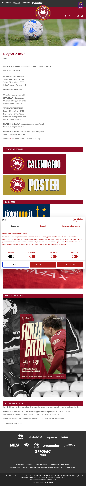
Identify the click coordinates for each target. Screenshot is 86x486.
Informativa (54, 465)
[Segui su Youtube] (65, 16)
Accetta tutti (70, 265)
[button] (43, 32)
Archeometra (48, 482)
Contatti (30, 465)
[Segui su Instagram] (78, 16)
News (5, 58)
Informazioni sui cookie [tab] (71, 226)
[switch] (32, 256)
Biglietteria (20, 465)
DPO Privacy (65, 465)
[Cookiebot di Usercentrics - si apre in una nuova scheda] (74, 220)
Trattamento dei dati (68, 467)
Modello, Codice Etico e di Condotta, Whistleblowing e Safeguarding (34, 467)
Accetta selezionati (43, 265)
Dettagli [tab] (43, 226)
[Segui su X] (69, 16)
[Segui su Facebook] (74, 16)
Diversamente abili (41, 465)
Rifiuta (15, 265)
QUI (9, 139)
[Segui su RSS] (82, 16)
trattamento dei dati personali (48, 414)
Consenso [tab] (15, 226)
